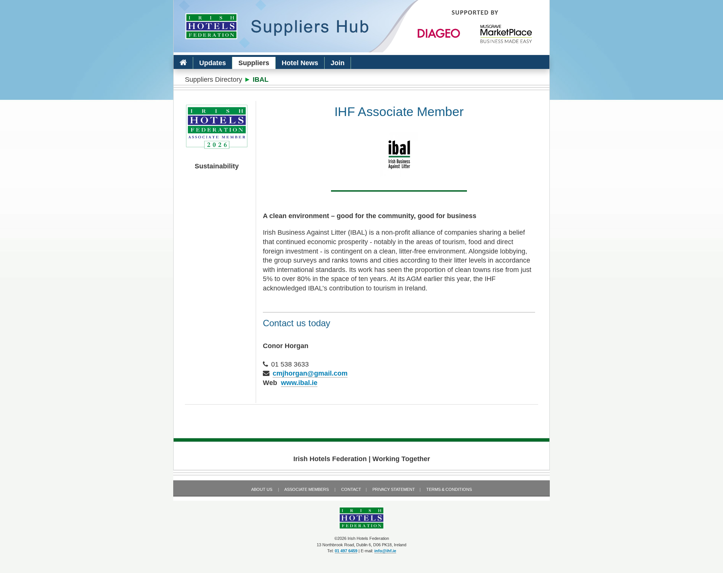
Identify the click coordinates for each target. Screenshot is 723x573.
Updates (212, 63)
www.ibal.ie (299, 383)
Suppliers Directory (213, 79)
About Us (261, 489)
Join (338, 63)
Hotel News (300, 63)
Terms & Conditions (449, 489)
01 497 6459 (346, 551)
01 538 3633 (290, 364)
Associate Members (306, 489)
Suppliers (253, 63)
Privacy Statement (393, 489)
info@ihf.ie (385, 551)
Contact (351, 489)
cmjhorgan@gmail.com (310, 373)
